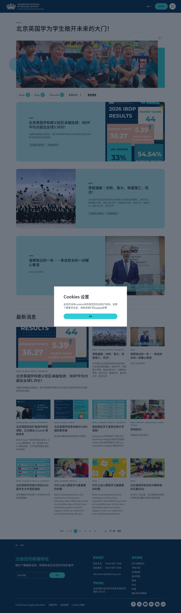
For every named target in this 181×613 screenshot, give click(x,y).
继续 (90, 316)
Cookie (98, 307)
